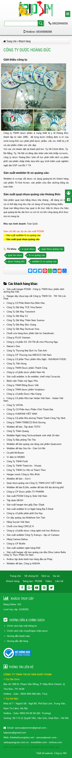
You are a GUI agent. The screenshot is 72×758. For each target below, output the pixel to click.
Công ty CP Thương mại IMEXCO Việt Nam (29, 355)
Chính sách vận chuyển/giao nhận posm (27, 631)
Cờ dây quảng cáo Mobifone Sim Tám (26, 517)
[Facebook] (22, 587)
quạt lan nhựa (15, 255)
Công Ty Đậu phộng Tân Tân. (21, 439)
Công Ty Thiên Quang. (18, 431)
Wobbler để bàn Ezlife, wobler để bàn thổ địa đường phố (35, 487)
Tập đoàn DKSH (15, 500)
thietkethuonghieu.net (22, 737)
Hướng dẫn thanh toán (18, 636)
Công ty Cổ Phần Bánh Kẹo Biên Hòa (26, 303)
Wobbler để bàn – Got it (19, 478)
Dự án (56, 576)
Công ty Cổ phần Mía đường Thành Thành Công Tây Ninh (36, 418)
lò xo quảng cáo (37, 255)
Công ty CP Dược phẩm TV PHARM (25, 491)
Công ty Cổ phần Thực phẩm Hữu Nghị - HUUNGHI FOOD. (37, 359)
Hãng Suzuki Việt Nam (18, 522)
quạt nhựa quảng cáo (52, 249)
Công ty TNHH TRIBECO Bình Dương (26, 422)
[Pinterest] (44, 587)
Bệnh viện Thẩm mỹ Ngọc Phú (22, 381)
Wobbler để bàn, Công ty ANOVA (23, 563)
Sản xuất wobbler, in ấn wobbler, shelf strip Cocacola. (34, 376)
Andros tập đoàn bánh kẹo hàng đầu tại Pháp (29, 559)
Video (48, 581)
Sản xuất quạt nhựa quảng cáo (22, 239)
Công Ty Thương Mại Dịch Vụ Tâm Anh (27, 350)
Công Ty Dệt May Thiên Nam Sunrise (25, 320)
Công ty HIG (60, 753)
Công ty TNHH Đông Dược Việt (23, 385)
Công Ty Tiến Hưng (16, 363)
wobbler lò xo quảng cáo (44, 261)
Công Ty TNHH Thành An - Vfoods (24, 465)
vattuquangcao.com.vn (16, 742)
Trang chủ (15, 576)
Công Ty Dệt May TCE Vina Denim (24, 307)
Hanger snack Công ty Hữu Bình (23, 474)
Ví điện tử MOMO (16, 457)
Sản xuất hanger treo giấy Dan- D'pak (25, 504)
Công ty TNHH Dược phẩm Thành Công (27, 368)
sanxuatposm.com (46, 737)
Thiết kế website (44, 753)
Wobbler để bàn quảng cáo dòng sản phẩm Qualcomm (34, 444)
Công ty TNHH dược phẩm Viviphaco (26, 389)
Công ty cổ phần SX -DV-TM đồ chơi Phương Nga (32, 342)
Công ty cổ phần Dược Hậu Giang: (24, 394)
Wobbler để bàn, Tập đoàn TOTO (23, 426)
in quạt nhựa (28, 249)
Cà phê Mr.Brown (15, 452)
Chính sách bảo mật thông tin (22, 626)
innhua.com (55, 742)
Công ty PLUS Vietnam (18, 337)
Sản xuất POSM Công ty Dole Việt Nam (27, 496)
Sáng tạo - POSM (32, 581)
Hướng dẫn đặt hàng (17, 641)
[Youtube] (36, 587)
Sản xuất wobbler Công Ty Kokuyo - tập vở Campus (33, 535)
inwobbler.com (39, 742)
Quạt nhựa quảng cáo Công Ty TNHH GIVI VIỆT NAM (34, 483)
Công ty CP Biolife (16, 543)
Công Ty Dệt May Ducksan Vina (23, 329)
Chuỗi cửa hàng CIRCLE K (20, 526)
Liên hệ (59, 581)
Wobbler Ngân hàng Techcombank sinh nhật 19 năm (33, 435)
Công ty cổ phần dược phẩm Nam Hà (26, 372)
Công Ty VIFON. (15, 405)
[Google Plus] (29, 587)
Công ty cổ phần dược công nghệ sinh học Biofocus (33, 530)
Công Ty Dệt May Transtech (21, 311)
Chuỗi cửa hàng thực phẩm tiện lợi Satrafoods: (31, 333)
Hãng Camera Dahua (17, 539)
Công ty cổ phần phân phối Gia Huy (25, 513)
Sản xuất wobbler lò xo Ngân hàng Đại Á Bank (30, 509)
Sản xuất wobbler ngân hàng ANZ (23, 548)
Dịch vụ (45, 576)
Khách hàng (12, 581)
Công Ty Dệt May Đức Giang (21, 324)
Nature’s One (13, 346)
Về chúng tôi (31, 576)
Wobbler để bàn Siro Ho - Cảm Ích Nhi (26, 448)
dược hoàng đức (16, 261)
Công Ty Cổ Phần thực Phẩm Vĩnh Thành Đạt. (30, 409)
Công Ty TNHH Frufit (17, 461)
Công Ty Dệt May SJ (17, 316)
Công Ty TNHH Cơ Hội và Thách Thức (26, 470)
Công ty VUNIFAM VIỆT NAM (22, 413)
